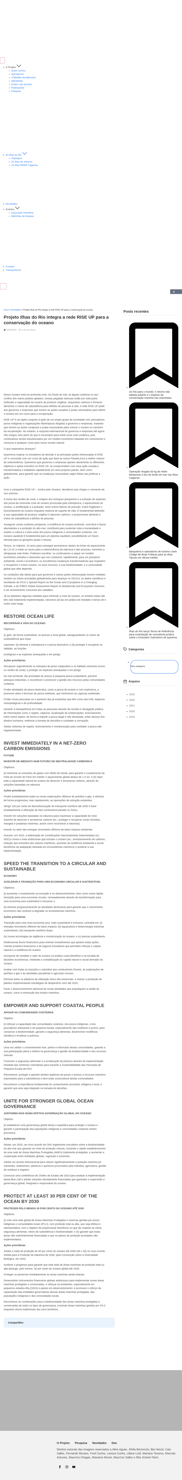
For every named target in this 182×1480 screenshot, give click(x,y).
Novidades (16, 310)
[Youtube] (74, 1467)
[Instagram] (67, 1467)
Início (6, 310)
